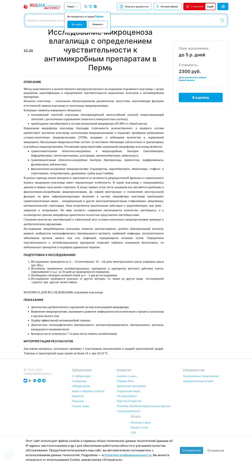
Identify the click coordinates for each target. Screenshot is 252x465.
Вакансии (78, 396)
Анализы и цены (127, 376)
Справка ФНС (125, 381)
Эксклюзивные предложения (201, 376)
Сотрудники (79, 381)
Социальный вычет (129, 411)
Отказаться (215, 450)
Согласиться (191, 450)
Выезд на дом (139, 427)
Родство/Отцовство (129, 401)
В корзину (200, 97)
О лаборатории (81, 376)
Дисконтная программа (131, 386)
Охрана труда (80, 406)
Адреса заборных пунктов (88, 391)
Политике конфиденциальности (127, 455)
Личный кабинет (169, 6)
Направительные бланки (198, 381)
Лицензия (78, 401)
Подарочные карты (128, 391)
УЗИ (133, 432)
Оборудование (81, 386)
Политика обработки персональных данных (143, 406)
